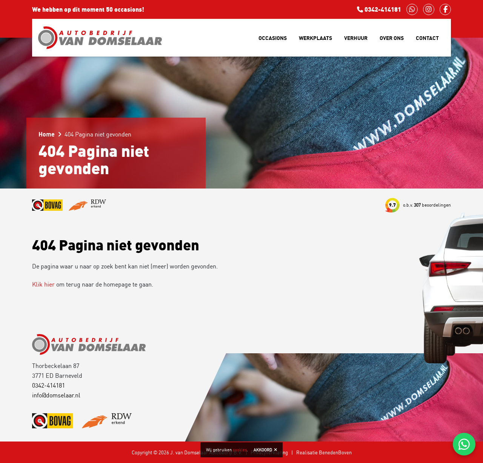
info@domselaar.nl (56, 395)
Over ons (392, 38)
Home (46, 134)
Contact (427, 38)
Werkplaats (315, 38)
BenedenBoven (335, 452)
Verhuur (356, 38)
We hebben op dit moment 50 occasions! (88, 9)
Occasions (272, 38)
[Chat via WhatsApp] (464, 444)
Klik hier (43, 284)
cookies (240, 449)
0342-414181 (382, 9)
